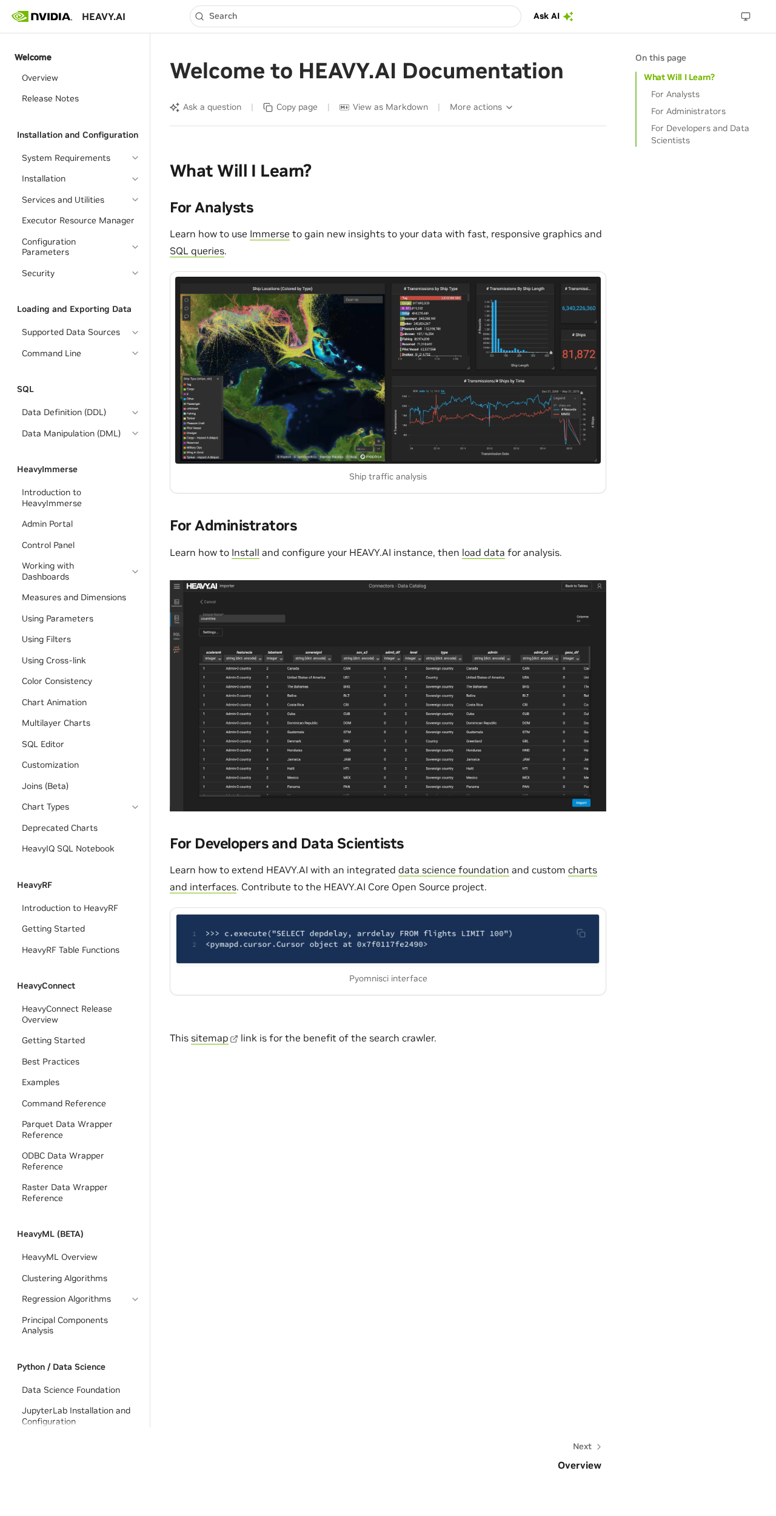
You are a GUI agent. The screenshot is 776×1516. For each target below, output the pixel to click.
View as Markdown (390, 106)
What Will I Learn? (679, 77)
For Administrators (688, 111)
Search (223, 15)
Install (245, 552)
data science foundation (453, 870)
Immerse (270, 234)
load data (483, 552)
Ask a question (212, 106)
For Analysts (675, 94)
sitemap (210, 1038)
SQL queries (197, 251)
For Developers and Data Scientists (700, 134)
